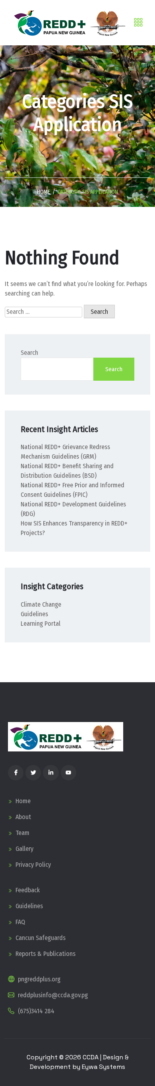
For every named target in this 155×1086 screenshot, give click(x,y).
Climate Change (41, 604)
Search (29, 352)
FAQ (19, 922)
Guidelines (34, 614)
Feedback (27, 890)
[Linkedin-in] (50, 772)
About (22, 817)
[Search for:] (43, 312)
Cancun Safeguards (40, 938)
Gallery (23, 848)
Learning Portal (40, 623)
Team (21, 833)
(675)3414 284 (35, 1011)
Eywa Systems (103, 1067)
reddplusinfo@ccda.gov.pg (52, 995)
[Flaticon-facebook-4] (15, 772)
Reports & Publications (45, 954)
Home (43, 192)
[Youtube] (68, 772)
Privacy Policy (32, 864)
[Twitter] (33, 772)
